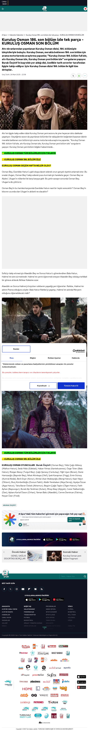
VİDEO (4, 626)
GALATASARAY (29, 609)
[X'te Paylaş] (73, 75)
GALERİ (4, 623)
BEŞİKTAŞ (27, 606)
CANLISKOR (4, 3)
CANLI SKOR (6, 617)
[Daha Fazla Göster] (85, 75)
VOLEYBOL (71, 617)
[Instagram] (16, 589)
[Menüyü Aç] (3, 9)
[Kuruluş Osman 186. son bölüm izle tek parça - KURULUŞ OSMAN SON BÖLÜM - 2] (44, 417)
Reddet (16, 349)
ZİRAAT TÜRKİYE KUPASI (33, 623)
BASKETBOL (28, 620)
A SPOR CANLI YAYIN (9, 609)
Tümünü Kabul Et (71, 386)
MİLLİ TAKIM (72, 615)
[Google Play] (61, 539)
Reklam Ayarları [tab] (54, 358)
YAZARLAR (6, 620)
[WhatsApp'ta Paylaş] (79, 75)
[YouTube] (23, 589)
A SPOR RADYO (7, 612)
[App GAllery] (74, 539)
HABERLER (6, 615)
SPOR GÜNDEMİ (51, 612)
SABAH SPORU (51, 609)
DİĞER (70, 620)
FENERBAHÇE (29, 612)
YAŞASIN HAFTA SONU (53, 626)
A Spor (4, 35)
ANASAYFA (6, 606)
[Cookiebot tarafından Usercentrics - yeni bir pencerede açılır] (74, 351)
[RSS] (41, 589)
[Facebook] (4, 589)
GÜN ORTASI (50, 617)
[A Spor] (44, 8)
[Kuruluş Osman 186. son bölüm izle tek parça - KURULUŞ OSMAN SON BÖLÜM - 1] (44, 327)
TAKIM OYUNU (50, 620)
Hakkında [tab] (75, 358)
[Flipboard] (29, 589)
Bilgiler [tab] (33, 358)
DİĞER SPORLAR (30, 626)
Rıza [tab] (11, 358)
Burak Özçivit (43, 465)
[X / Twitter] (10, 589)
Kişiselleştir (42, 386)
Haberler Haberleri (16, 35)
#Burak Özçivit (9, 505)
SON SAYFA (49, 623)
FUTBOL (27, 617)
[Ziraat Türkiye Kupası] (85, 8)
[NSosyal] (35, 589)
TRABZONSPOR (30, 615)
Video (70, 606)
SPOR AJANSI (50, 615)
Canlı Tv (71, 626)
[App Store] (48, 539)
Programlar (51, 606)
